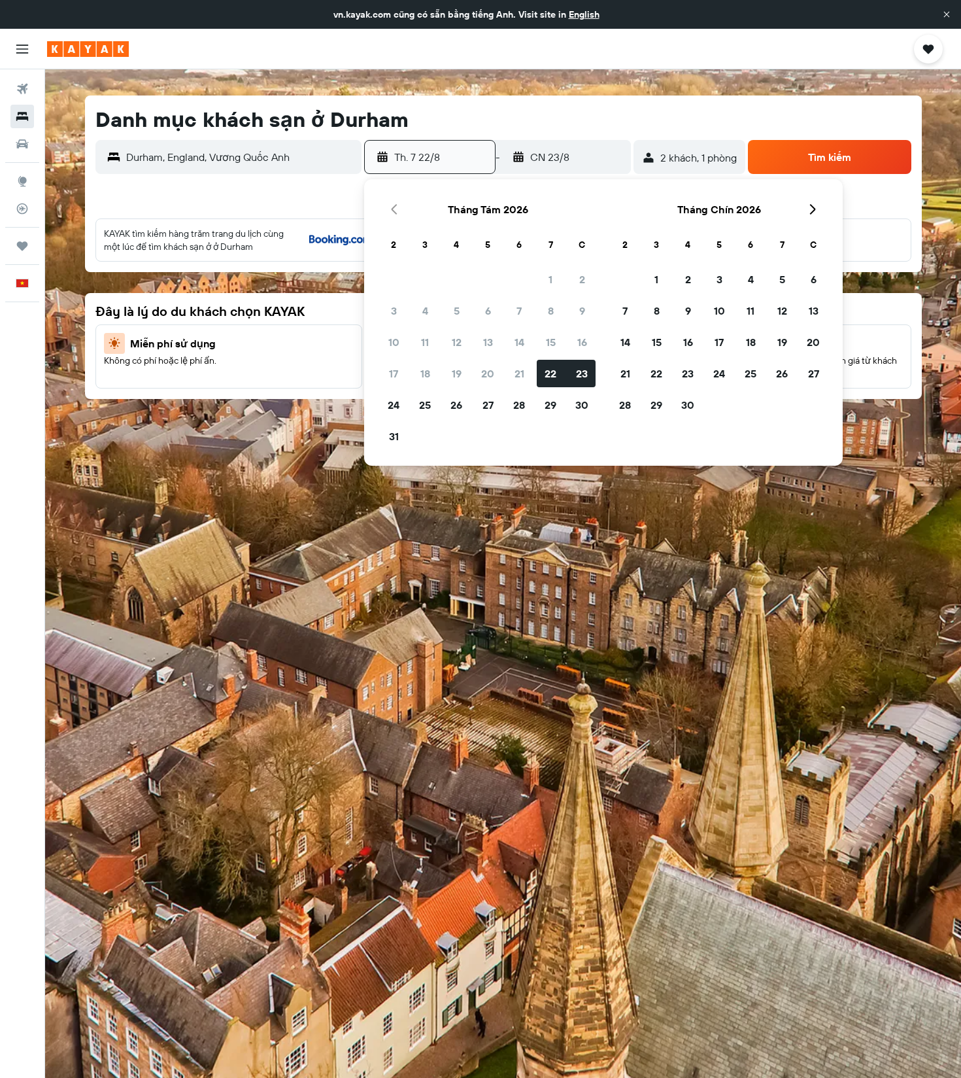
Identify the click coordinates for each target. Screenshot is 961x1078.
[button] (946, 14)
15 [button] (551, 342)
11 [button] (425, 342)
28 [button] (519, 404)
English (584, 14)
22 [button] (550, 373)
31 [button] (394, 436)
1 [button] (550, 279)
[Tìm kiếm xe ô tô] (22, 144)
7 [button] (519, 310)
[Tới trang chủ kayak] (88, 49)
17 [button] (393, 373)
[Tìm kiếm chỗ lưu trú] (22, 116)
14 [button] (519, 342)
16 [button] (582, 342)
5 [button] (457, 310)
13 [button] (488, 342)
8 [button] (551, 310)
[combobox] (241, 157)
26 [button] (456, 404)
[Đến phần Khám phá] (22, 181)
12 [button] (457, 342)
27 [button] (488, 404)
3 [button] (394, 310)
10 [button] (393, 342)
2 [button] (582, 279)
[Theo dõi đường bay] (22, 209)
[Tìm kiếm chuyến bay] (22, 89)
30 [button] (581, 404)
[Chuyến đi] (22, 246)
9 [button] (582, 310)
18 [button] (425, 373)
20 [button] (487, 373)
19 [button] (457, 373)
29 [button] (550, 404)
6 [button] (488, 310)
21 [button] (519, 373)
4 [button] (425, 310)
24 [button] (393, 404)
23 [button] (582, 373)
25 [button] (425, 404)
